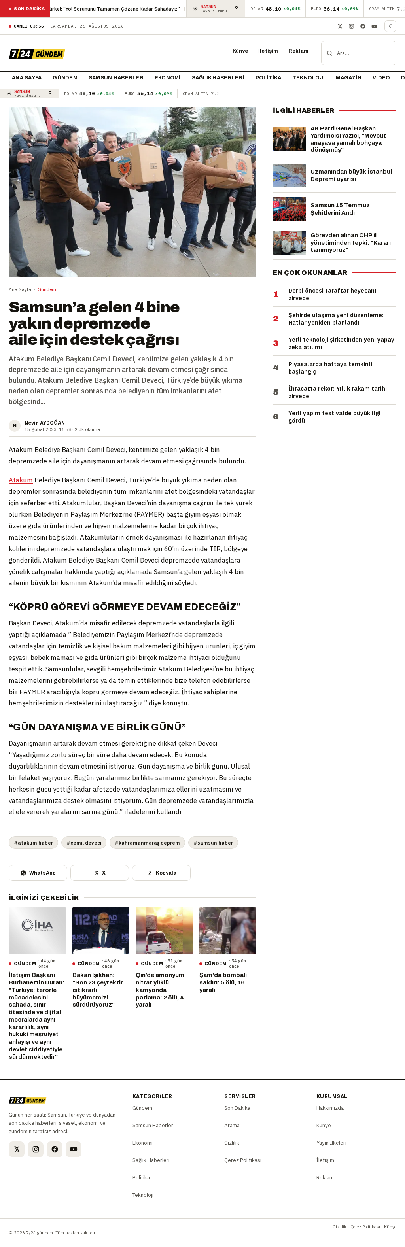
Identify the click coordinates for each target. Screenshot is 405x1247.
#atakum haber (33, 842)
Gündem (65, 78)
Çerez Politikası (242, 1160)
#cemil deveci (83, 842)
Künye (240, 51)
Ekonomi (168, 78)
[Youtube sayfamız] (374, 26)
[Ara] (329, 53)
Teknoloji (308, 78)
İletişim (268, 51)
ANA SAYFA (27, 78)
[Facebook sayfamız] (362, 26)
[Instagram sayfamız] (351, 26)
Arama (232, 1125)
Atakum (21, 480)
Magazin (348, 78)
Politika (268, 78)
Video (381, 78)
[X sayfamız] (339, 26)
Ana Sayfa (20, 289)
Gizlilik (231, 1142)
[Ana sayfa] (37, 52)
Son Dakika (237, 1107)
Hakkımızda (330, 1107)
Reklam (298, 51)
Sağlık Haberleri (218, 78)
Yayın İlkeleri (331, 1142)
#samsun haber (213, 842)
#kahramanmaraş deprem (147, 842)
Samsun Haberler (116, 78)
